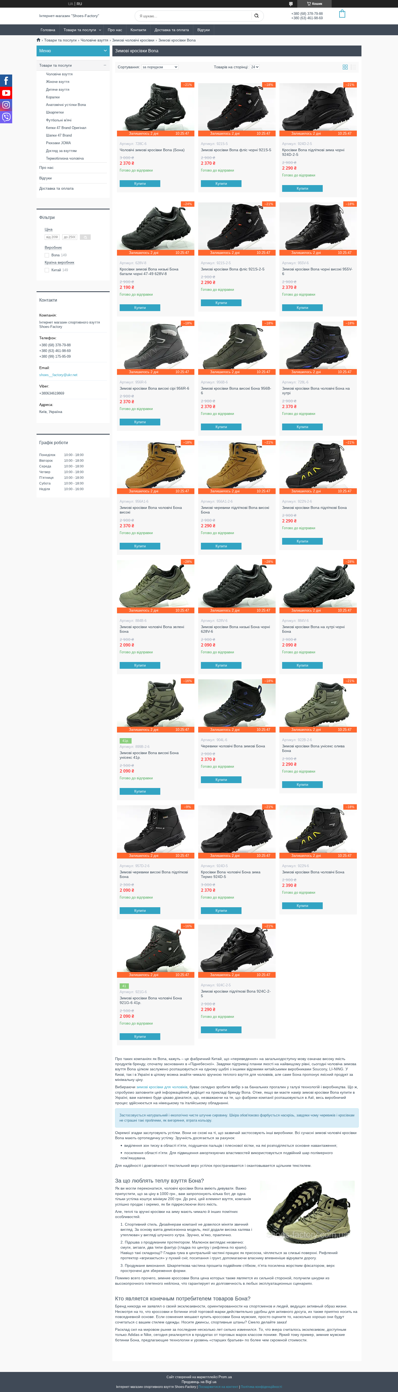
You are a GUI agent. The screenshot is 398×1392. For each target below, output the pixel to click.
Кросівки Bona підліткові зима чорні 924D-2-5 (313, 152)
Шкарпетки (55, 112)
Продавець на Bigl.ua (199, 1382)
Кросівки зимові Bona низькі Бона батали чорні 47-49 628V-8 (149, 271)
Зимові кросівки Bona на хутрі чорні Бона (313, 629)
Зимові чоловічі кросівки (133, 40)
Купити (140, 184)
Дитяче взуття (57, 90)
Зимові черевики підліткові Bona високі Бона (235, 510)
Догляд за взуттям (61, 151)
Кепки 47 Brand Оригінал (66, 128)
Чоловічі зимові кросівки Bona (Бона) (152, 150)
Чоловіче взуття (94, 40)
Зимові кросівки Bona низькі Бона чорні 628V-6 (235, 629)
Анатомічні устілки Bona (66, 105)
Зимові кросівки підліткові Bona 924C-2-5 (236, 993)
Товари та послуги (80, 30)
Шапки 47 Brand (59, 135)
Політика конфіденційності (261, 1387)
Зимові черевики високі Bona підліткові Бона (154, 874)
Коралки (53, 97)
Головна (48, 30)
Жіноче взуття (57, 82)
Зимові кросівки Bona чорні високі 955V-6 (317, 271)
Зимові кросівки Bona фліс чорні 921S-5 (236, 150)
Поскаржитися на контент (218, 1387)
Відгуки (203, 30)
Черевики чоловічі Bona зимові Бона (233, 746)
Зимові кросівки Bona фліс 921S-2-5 (233, 269)
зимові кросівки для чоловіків (161, 1087)
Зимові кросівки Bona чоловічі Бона (313, 872)
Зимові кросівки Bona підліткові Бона (314, 507)
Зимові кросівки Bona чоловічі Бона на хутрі (316, 390)
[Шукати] (256, 16)
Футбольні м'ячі (58, 120)
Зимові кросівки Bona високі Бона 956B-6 (236, 390)
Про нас (115, 30)
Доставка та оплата (172, 30)
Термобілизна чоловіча (65, 158)
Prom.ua (225, 1377)
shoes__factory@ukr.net (58, 375)
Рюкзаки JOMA (58, 143)
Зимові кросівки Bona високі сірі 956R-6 (154, 388)
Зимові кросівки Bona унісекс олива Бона (313, 748)
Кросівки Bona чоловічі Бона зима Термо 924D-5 (230, 874)
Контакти (138, 30)
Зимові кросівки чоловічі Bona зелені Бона (152, 629)
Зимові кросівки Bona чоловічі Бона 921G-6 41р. (151, 1000)
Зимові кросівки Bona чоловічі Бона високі (151, 510)
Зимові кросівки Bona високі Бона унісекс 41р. (149, 755)
